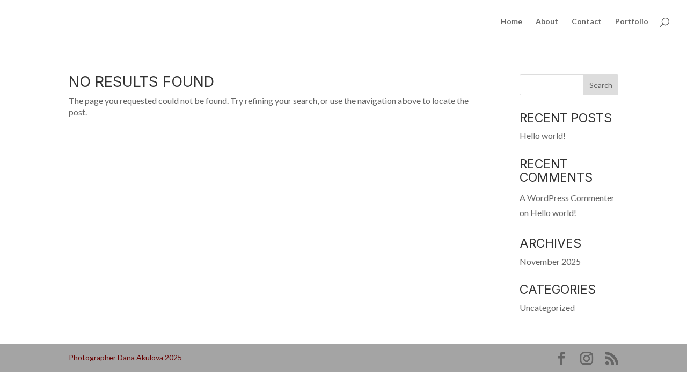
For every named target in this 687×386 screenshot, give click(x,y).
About (547, 22)
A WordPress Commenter (567, 197)
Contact (587, 22)
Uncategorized (547, 307)
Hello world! (543, 135)
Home (511, 22)
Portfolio (631, 22)
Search (600, 85)
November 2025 (550, 261)
